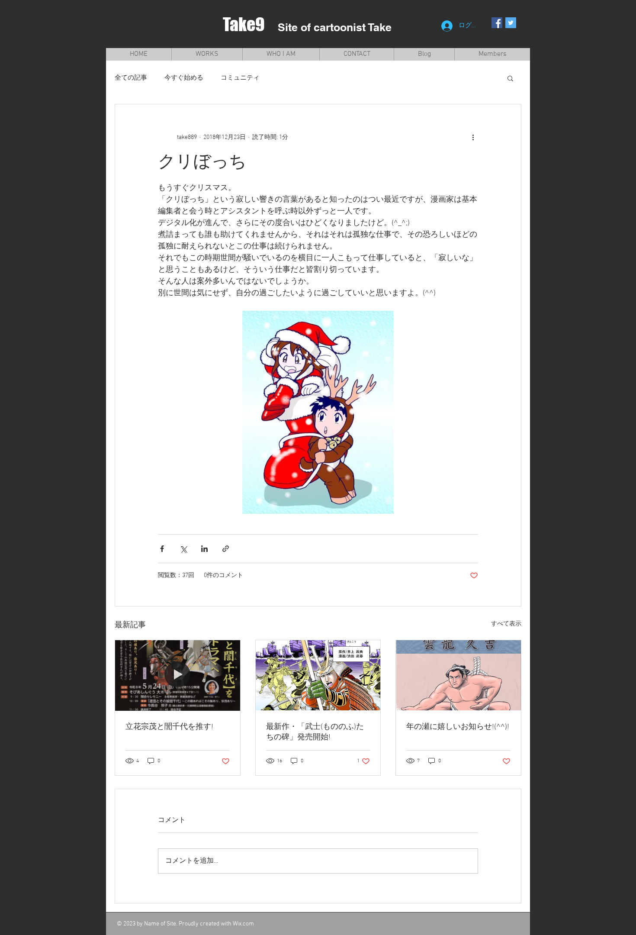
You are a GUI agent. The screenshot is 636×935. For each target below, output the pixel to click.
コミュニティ (240, 78)
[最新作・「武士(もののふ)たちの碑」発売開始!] (318, 675)
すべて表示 (506, 624)
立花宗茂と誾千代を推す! (169, 727)
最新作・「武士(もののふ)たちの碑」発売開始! (315, 732)
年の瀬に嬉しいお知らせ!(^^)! (457, 727)
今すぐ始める (183, 78)
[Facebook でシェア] (162, 549)
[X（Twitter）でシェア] (183, 549)
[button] (510, 77)
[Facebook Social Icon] (496, 22)
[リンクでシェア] (226, 549)
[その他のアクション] (473, 137)
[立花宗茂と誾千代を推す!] (177, 675)
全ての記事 (131, 78)
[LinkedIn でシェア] (204, 549)
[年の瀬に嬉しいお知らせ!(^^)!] (458, 675)
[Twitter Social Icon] (510, 22)
